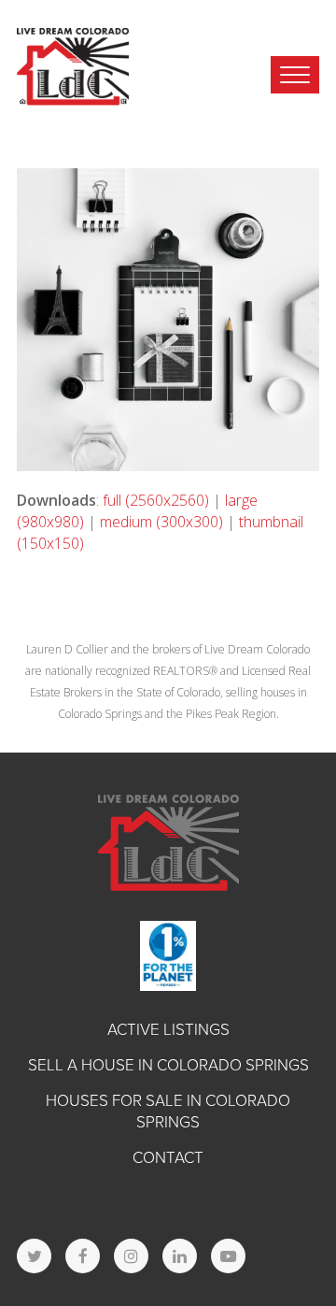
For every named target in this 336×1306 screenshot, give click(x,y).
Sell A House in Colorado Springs (168, 1065)
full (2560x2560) (156, 500)
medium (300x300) (161, 521)
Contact (168, 1158)
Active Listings (168, 1030)
